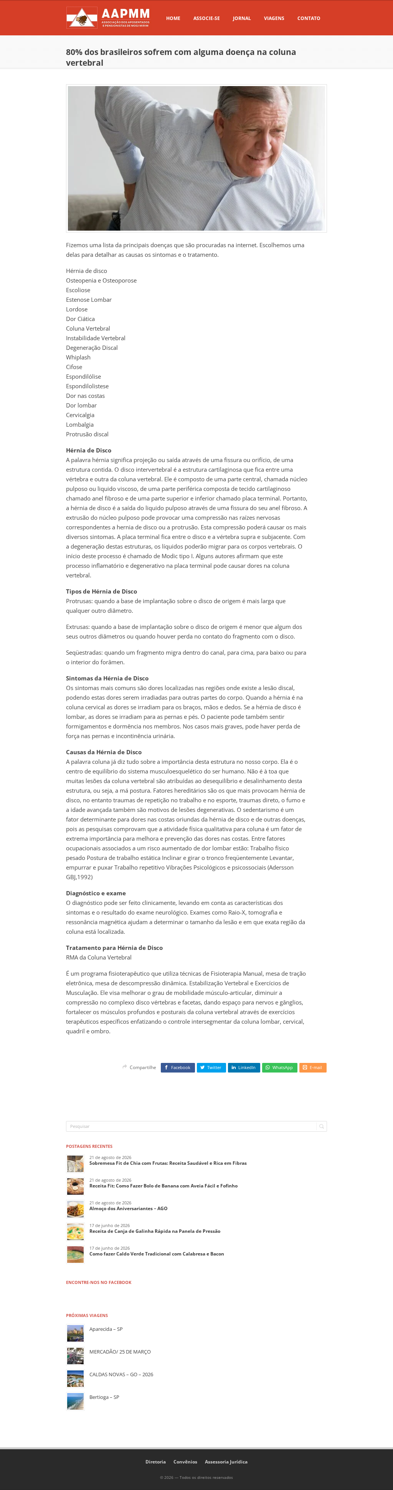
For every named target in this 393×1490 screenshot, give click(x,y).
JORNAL (242, 18)
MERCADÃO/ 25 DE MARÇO (120, 1351)
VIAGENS (274, 18)
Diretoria (155, 1461)
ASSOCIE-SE (206, 18)
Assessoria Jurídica (226, 1461)
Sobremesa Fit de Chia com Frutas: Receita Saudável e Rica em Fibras (168, 1163)
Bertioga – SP (104, 1397)
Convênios (185, 1461)
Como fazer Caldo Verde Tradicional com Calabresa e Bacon (156, 1254)
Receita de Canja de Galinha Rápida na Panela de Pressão (154, 1231)
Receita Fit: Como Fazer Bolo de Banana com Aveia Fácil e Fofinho (163, 1185)
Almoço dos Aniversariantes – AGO (128, 1208)
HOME (173, 18)
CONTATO (308, 18)
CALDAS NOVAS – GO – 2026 (121, 1374)
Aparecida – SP (106, 1328)
